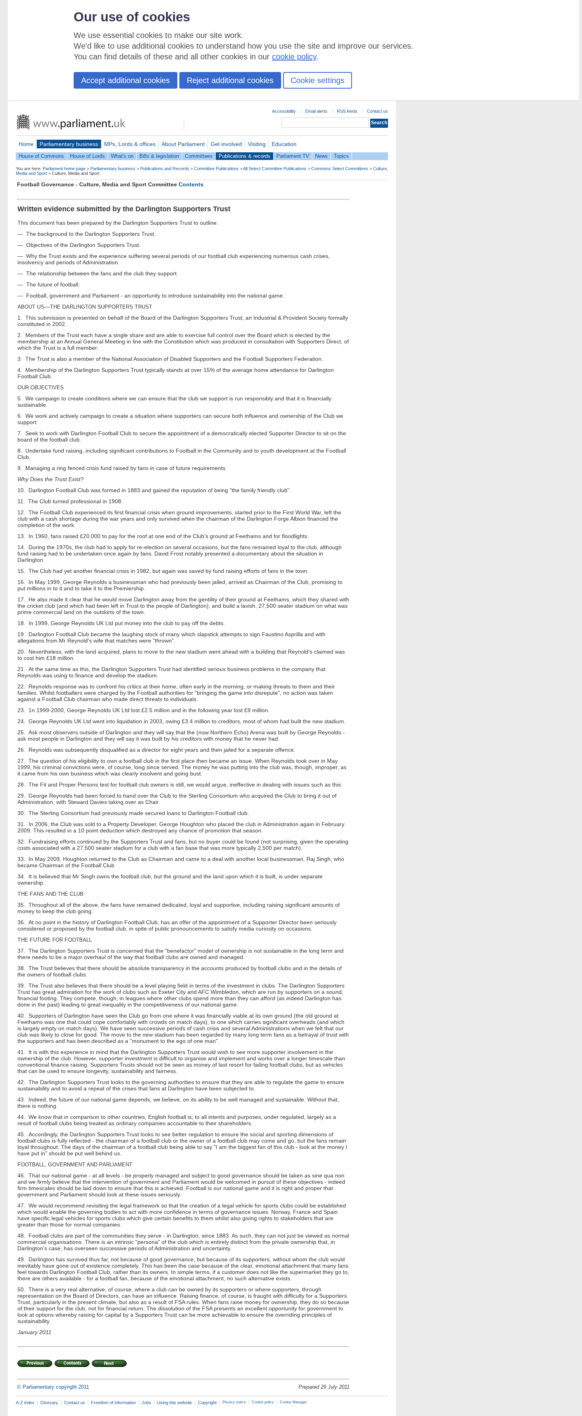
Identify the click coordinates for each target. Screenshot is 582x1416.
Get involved (226, 144)
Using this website (174, 1402)
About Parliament (183, 144)
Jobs (146, 1402)
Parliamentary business (69, 144)
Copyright (207, 1402)
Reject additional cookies (230, 80)
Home (26, 144)
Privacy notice (234, 1402)
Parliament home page (64, 168)
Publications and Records (164, 168)
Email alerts (316, 111)
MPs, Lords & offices (130, 144)
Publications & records (244, 156)
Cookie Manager (293, 1402)
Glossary (49, 1402)
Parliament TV (292, 156)
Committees (199, 156)
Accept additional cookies (125, 80)
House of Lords (87, 156)
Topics (341, 156)
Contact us (377, 111)
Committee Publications (216, 168)
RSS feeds (347, 111)
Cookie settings (317, 80)
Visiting (257, 144)
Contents (191, 184)
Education (284, 144)
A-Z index (25, 1402)
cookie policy (294, 56)
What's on (122, 156)
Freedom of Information (113, 1402)
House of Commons (41, 156)
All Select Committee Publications (274, 168)
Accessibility (284, 111)
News (321, 156)
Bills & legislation (159, 156)
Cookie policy (263, 1402)
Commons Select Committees (339, 168)
